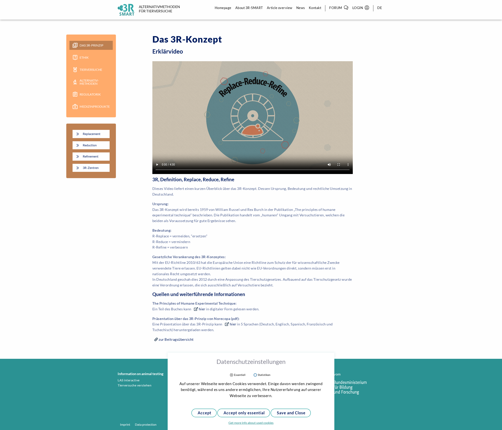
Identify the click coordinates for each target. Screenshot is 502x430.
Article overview (279, 8)
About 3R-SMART (249, 8)
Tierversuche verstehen (134, 385)
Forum (335, 8)
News (300, 8)
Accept (204, 413)
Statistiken (264, 375)
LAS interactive (129, 380)
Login (357, 8)
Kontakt (315, 8)
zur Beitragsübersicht (176, 339)
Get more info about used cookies (251, 423)
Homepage (223, 8)
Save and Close (291, 413)
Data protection (145, 424)
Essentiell (240, 375)
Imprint (125, 424)
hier (202, 309)
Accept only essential (244, 413)
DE (379, 8)
